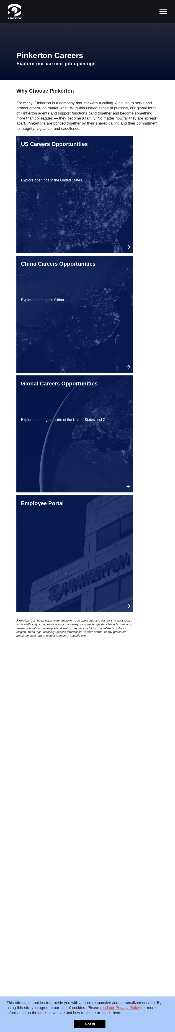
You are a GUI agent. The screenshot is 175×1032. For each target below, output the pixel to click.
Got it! (90, 1024)
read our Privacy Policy (120, 1007)
